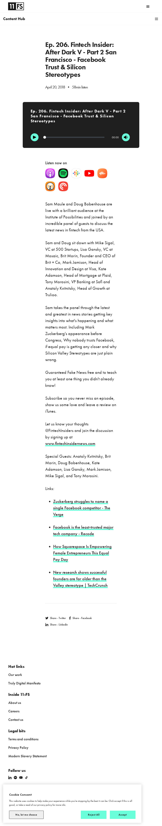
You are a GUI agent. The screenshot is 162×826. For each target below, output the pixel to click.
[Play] (35, 137)
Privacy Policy (18, 747)
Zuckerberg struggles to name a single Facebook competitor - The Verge (81, 507)
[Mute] (126, 137)
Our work (15, 674)
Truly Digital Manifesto (24, 683)
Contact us (15, 719)
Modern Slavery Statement (27, 756)
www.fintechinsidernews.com (70, 443)
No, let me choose (26, 814)
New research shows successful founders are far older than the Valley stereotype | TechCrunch (80, 578)
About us (14, 702)
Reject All (93, 814)
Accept (123, 814)
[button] (148, 6)
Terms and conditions (23, 739)
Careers (13, 711)
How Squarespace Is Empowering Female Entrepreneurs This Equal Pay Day (82, 553)
